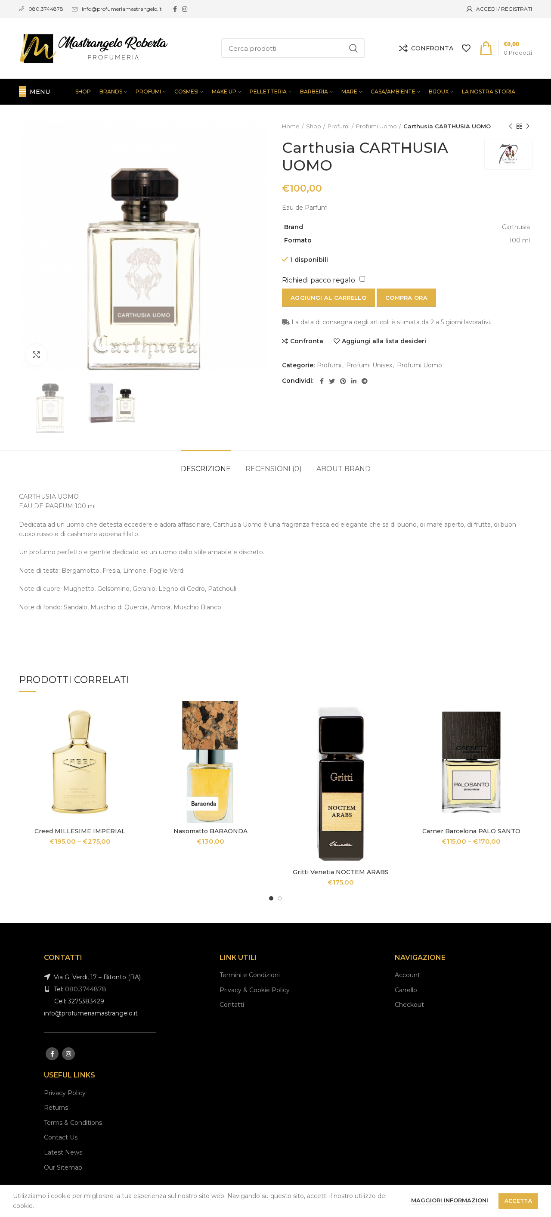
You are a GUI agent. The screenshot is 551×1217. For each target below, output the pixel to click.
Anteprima (134, 734)
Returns (56, 1107)
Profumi (339, 126)
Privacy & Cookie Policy (255, 990)
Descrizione (206, 469)
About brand (343, 469)
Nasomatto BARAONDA (210, 831)
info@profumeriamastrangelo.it (122, 9)
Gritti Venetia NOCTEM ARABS (341, 872)
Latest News (63, 1152)
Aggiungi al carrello (328, 297)
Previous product (510, 126)
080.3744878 (85, 989)
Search (353, 48)
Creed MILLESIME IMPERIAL (79, 831)
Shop (313, 126)
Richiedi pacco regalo (318, 280)
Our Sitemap (63, 1167)
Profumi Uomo (376, 126)
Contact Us (60, 1137)
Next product (527, 126)
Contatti (232, 1005)
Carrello (406, 990)
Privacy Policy (65, 1093)
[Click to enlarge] (36, 355)
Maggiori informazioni (449, 1200)
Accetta (518, 1201)
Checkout (409, 1005)
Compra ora (406, 297)
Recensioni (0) (273, 469)
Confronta (306, 341)
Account (407, 975)
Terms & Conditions (73, 1123)
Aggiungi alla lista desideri (384, 341)
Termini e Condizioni (250, 975)
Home (291, 126)
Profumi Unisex (369, 365)
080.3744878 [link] (45, 9)
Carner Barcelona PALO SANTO (471, 831)
